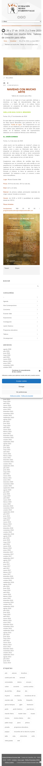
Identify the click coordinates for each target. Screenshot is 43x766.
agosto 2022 (7, 443)
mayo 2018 (6, 542)
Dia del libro (8, 691)
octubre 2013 (7, 652)
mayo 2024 (6, 401)
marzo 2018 (7, 546)
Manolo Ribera (9, 713)
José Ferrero (30, 709)
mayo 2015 (6, 614)
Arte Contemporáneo (10, 305)
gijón (20, 704)
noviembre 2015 (8, 602)
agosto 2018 (7, 536)
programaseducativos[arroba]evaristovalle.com (18, 210)
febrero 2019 (7, 524)
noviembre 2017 (8, 554)
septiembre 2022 (8, 441)
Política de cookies (15, 395)
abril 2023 (6, 427)
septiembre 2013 (8, 654)
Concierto (16, 686)
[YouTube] (24, 17)
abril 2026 (6, 357)
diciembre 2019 (8, 506)
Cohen (7, 686)
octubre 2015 (7, 604)
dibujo (18, 691)
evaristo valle (9, 700)
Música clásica (18, 718)
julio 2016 (6, 586)
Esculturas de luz (30, 695)
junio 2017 (6, 564)
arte (6, 673)
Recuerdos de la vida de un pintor (24, 731)
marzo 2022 (7, 453)
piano (19, 722)
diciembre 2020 (8, 482)
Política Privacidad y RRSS (32, 760)
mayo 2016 (6, 590)
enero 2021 (7, 480)
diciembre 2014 (8, 624)
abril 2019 (6, 520)
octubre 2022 (7, 439)
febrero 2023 (7, 431)
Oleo (29, 718)
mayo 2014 (6, 638)
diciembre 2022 (8, 435)
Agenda (5, 301)
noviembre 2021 (8, 461)
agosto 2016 (7, 584)
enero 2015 (7, 622)
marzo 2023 (7, 429)
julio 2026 (6, 351)
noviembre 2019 (8, 508)
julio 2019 (6, 514)
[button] (40, 371)
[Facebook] (21, 17)
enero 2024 (7, 409)
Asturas (14, 673)
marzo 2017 (7, 570)
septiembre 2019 (8, 512)
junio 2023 (6, 423)
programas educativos (21, 727)
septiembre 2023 (8, 417)
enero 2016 (7, 598)
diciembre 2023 (8, 411)
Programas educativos (10, 330)
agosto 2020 (7, 490)
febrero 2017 (7, 572)
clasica (19, 682)
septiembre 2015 (8, 606)
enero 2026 (7, 363)
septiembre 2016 (8, 582)
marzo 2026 (7, 359)
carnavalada (9, 682)
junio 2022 (6, 447)
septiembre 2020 (8, 488)
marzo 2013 (7, 662)
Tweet (6, 268)
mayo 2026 (6, 355)
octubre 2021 (7, 464)
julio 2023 (6, 421)
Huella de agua (16, 124)
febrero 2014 (7, 644)
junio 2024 (6, 399)
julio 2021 (6, 468)
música (7, 718)
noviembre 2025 (8, 365)
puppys (7, 731)
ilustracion (30, 704)
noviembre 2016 (8, 578)
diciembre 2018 (8, 528)
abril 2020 (6, 498)
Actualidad (13, 41)
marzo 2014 (7, 642)
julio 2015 (6, 610)
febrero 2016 (7, 596)
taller (6, 736)
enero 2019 (7, 526)
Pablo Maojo (9, 722)
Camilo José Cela (10, 677)
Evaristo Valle (7, 313)
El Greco (7, 695)
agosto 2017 (7, 560)
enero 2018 (7, 550)
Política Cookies (9, 762)
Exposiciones (7, 317)
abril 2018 (6, 544)
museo (33, 713)
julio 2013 (6, 659)
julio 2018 (6, 538)
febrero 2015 (7, 620)
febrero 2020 (7, 502)
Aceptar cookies (21, 381)
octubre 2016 (7, 580)
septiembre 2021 (8, 466)
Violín (33, 736)
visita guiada (9, 740)
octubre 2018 (7, 532)
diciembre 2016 (8, 576)
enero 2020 (7, 504)
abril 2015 (6, 616)
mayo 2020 (6, 496)
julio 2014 (6, 634)
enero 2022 (7, 457)
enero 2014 (7, 646)
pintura (27, 722)
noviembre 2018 (8, 530)
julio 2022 (6, 445)
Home (5, 41)
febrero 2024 (7, 407)
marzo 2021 (7, 476)
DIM (26, 691)
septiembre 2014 (8, 630)
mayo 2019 (6, 518)
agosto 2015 (7, 608)
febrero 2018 (7, 548)
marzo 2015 (7, 618)
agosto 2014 (7, 632)
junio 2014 (6, 636)
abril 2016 (6, 592)
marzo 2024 (7, 405)
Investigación (7, 322)
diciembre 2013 (8, 648)
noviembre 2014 (8, 626)
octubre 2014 (7, 628)
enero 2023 (7, 433)
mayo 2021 (6, 472)
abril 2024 (6, 403)
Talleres (9, 78)
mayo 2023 (6, 425)
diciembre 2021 (8, 459)
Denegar (21, 386)
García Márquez (10, 704)
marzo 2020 (7, 500)
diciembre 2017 (8, 552)
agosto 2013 (7, 657)
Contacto (14, 760)
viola (13, 736)
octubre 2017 (7, 556)
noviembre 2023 (8, 413)
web (18, 740)
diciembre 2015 (8, 600)
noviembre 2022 (8, 437)
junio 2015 (6, 612)
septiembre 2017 (8, 558)
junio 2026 (6, 353)
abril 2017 (6, 568)
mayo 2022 (6, 449)
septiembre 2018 (8, 534)
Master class (22, 713)
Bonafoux (24, 673)
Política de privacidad (27, 395)
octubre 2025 (7, 367)
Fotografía (29, 700)
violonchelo (23, 736)
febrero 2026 (7, 361)
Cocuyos (28, 682)
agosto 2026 (7, 349)
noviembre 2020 (8, 484)
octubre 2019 (7, 510)
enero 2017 (7, 574)
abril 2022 (6, 452)
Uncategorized (7, 338)
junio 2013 (6, 661)
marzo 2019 (7, 522)
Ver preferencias (21, 392)
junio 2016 (6, 588)
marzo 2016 (7, 594)
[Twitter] (18, 17)
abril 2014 (6, 640)
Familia (20, 700)
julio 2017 (6, 562)
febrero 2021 (7, 478)
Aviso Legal (21, 760)
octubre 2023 (7, 415)
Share (17, 268)
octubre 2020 (7, 486)
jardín (6, 709)
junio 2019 (6, 516)
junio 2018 (6, 540)
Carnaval (22, 677)
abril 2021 (6, 474)
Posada (7, 727)
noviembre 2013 (8, 650)
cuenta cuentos (28, 686)
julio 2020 (6, 492)
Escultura (17, 695)
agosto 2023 (7, 419)
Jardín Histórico (8, 326)
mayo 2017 (6, 566)
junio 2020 (6, 494)
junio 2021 (6, 470)
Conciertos (6, 309)
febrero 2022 (7, 455)
